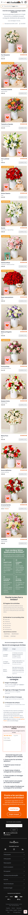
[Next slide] (23, 742)
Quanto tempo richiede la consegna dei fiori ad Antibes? (12, 771)
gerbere (21, 684)
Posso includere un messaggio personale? (13, 776)
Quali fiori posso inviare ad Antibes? (12, 765)
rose (15, 684)
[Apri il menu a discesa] (23, 854)
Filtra (25, 912)
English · (15, 910)
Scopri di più (22, 58)
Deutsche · (19, 908)
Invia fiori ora (14, 809)
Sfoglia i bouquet (14, 814)
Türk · (8, 912)
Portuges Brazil (16, 912)
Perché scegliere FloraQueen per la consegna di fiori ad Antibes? (14, 787)
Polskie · (11, 910)
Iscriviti (14, 829)
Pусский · (20, 910)
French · (13, 908)
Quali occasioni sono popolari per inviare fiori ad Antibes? (13, 781)
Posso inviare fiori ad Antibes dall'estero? (13, 760)
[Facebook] (5, 849)
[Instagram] (14, 849)
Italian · (7, 910)
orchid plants (17, 717)
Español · (8, 908)
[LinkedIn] (22, 849)
